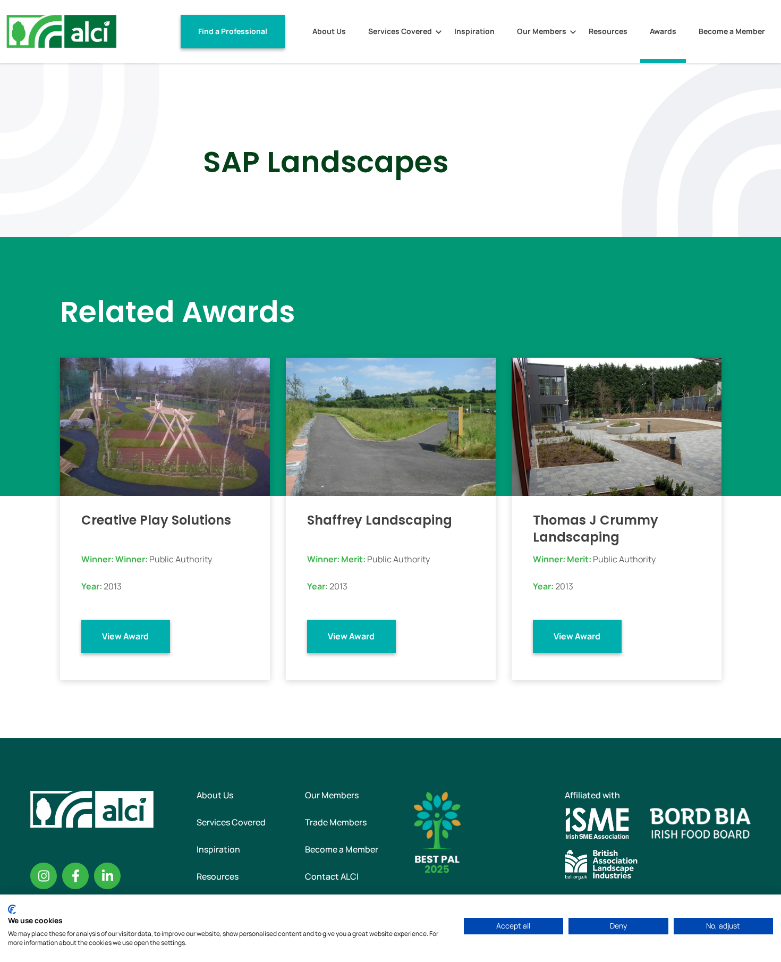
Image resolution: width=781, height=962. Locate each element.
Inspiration (474, 31)
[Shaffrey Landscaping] (391, 426)
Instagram (43, 876)
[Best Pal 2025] (437, 831)
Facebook (75, 876)
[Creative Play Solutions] (165, 426)
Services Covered (400, 31)
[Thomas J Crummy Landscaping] (616, 426)
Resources (608, 31)
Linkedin (107, 876)
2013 (113, 586)
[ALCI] (61, 31)
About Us (329, 31)
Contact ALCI (332, 876)
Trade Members (336, 822)
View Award (125, 636)
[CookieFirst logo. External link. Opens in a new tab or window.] (12, 909)
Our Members (541, 31)
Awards (663, 31)
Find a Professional (232, 31)
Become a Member (732, 31)
